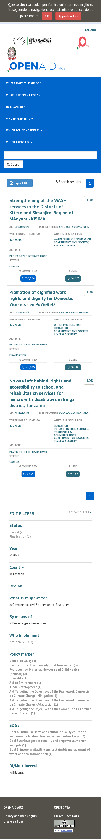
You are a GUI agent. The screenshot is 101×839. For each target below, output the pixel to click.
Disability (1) (18, 678)
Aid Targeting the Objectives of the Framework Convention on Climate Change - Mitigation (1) (50, 693)
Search (15, 164)
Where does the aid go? (24, 83)
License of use (13, 822)
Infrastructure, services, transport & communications (71, 432)
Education (61, 328)
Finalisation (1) (20, 537)
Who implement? (18, 118)
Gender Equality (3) (22, 661)
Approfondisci (68, 16)
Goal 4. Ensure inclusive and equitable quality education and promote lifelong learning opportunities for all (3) (47, 734)
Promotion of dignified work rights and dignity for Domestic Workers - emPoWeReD (41, 298)
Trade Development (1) (25, 687)
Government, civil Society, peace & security (71, 244)
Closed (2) (16, 532)
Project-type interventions (28, 256)
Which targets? (18, 142)
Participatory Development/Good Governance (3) (43, 665)
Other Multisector (67, 325)
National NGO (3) (21, 642)
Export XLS (21, 183)
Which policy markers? (23, 130)
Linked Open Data (66, 816)
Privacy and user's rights (20, 816)
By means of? (15, 106)
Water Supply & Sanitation (72, 239)
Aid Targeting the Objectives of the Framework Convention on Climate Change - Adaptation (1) (50, 702)
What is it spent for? (22, 95)
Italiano (90, 30)
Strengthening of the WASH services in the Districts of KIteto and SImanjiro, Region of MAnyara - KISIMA (41, 209)
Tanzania (15, 239)
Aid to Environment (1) (25, 683)
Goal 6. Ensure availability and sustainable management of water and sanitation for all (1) (49, 752)
